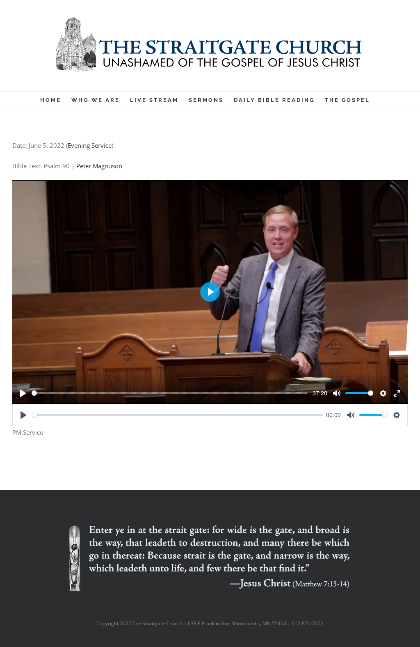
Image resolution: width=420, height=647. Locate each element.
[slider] (169, 393)
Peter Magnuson (99, 166)
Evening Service (90, 145)
